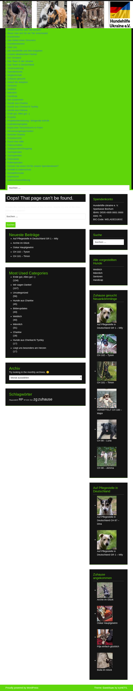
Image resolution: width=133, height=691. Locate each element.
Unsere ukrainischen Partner (22, 54)
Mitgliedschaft (14, 75)
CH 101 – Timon (21, 256)
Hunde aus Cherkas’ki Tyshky (22, 106)
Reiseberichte (14, 138)
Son (31, 400)
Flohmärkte (13, 159)
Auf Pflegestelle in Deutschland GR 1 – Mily (35, 238)
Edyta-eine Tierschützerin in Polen (25, 127)
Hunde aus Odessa (17, 110)
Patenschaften (14, 145)
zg (35, 399)
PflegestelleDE (13, 400)
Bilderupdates (20, 308)
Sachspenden (14, 155)
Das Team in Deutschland (20, 64)
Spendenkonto (14, 71)
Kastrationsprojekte (17, 124)
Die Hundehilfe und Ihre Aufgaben (24, 50)
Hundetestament (16, 43)
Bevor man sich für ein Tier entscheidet (27, 33)
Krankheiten (13, 36)
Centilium (108, 688)
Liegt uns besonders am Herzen (29, 348)
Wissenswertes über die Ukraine (24, 29)
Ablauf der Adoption (17, 82)
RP (21, 399)
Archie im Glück (21, 243)
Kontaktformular (15, 173)
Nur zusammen (15, 99)
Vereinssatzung (15, 68)
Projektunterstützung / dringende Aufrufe (28, 120)
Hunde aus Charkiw (17, 103)
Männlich (12, 92)
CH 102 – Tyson (21, 251)
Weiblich (11, 89)
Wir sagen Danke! (22, 284)
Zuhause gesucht (16, 78)
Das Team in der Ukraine (20, 61)
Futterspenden (14, 162)
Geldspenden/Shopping (19, 148)
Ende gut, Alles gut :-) (18, 113)
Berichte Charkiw (16, 134)
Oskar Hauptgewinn (23, 247)
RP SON (26, 400)
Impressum (13, 176)
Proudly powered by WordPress (21, 687)
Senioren (12, 85)
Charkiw (17, 332)
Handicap (12, 96)
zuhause (45, 399)
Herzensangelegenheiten (20, 131)
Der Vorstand (14, 57)
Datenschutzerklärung (18, 180)
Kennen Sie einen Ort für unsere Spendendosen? (33, 166)
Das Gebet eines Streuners (21, 40)
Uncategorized (20, 292)
